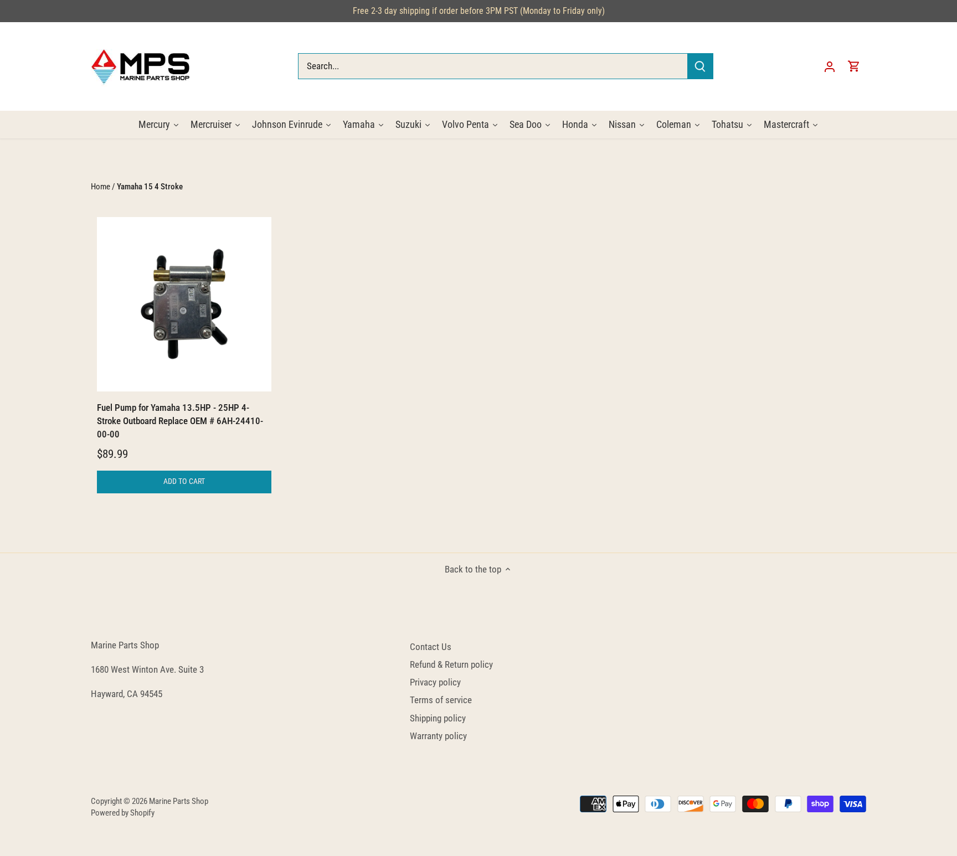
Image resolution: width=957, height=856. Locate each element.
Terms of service (441, 699)
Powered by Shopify (123, 813)
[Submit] (700, 66)
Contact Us (430, 646)
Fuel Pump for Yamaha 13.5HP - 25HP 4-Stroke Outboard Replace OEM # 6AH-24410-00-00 (180, 421)
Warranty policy (438, 735)
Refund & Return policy (451, 664)
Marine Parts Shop (178, 801)
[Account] (829, 66)
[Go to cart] (854, 66)
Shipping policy (438, 718)
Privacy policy (435, 682)
